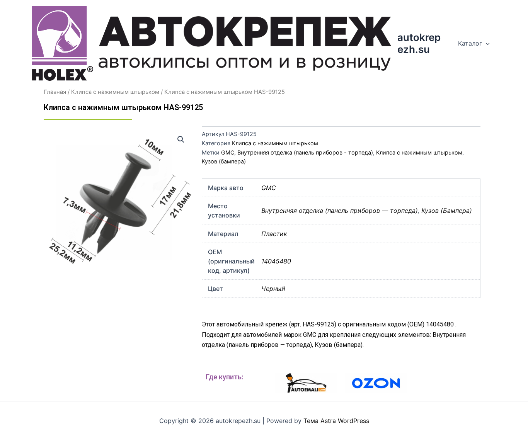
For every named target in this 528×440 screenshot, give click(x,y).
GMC (227, 152)
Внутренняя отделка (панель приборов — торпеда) (339, 210)
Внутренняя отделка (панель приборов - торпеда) (305, 152)
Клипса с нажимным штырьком (115, 91)
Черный (273, 288)
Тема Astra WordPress (336, 421)
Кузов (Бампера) (446, 210)
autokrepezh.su (419, 43)
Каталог (470, 43)
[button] (181, 139)
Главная (55, 91)
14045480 (276, 261)
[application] (486, 43)
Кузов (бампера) (224, 161)
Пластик (274, 234)
